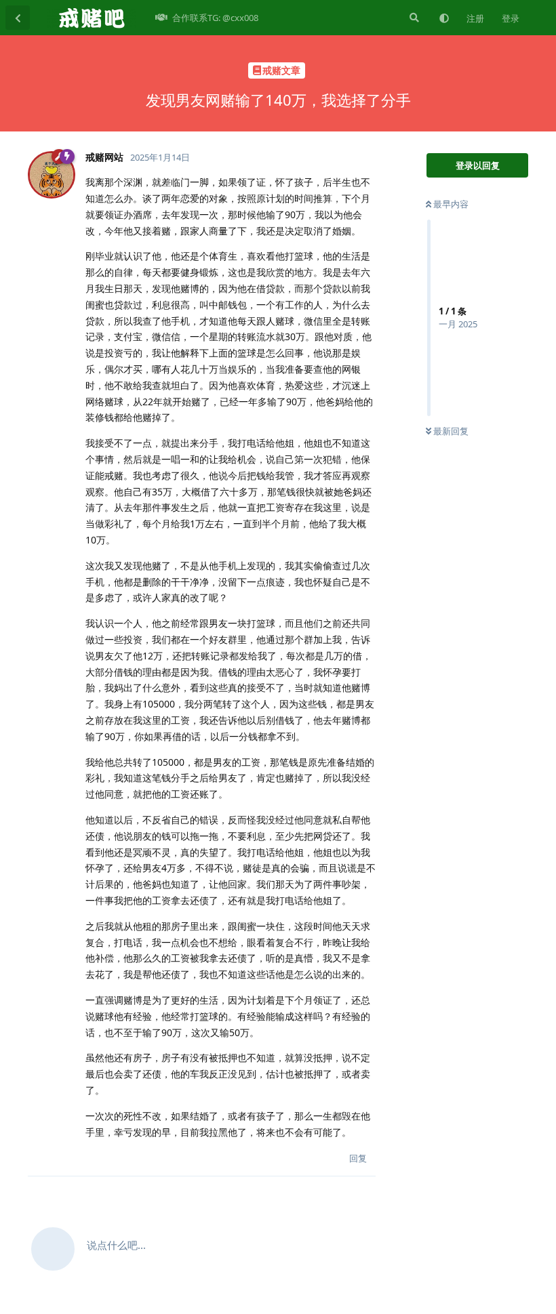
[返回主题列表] (17, 17)
